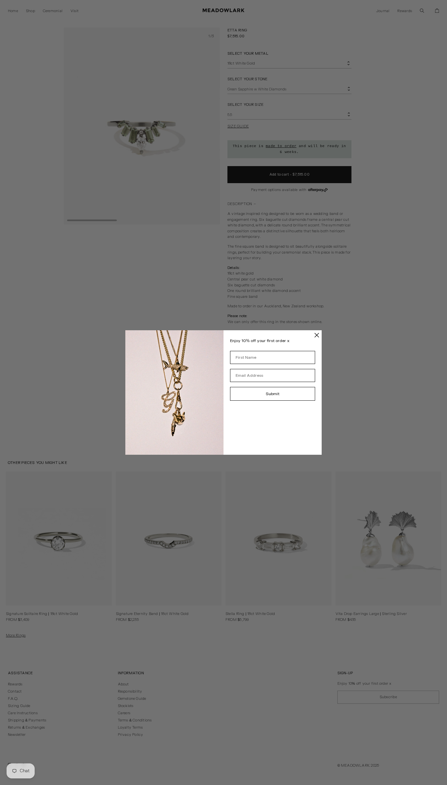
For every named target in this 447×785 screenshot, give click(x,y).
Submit (272, 393)
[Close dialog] (317, 335)
